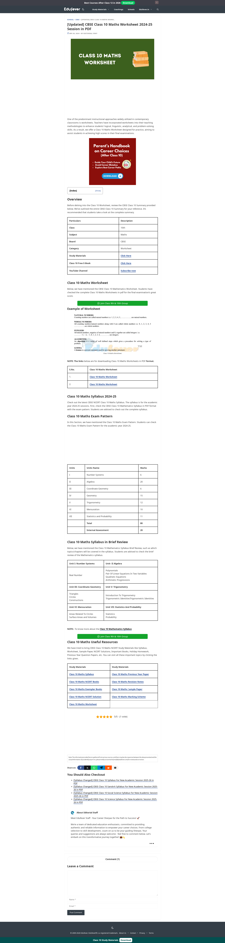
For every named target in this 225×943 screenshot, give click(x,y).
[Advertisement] (112, 100)
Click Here (126, 255)
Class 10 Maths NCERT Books (84, 681)
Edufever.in (144, 9)
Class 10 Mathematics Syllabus (116, 629)
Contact (133, 933)
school (70, 20)
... (151, 841)
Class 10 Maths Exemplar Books (85, 689)
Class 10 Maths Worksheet (103, 384)
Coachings (118, 9)
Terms (151, 933)
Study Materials (99, 9)
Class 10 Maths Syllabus (81, 674)
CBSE (77, 20)
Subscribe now (128, 270)
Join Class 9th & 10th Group (114, 303)
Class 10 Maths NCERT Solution (85, 696)
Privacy (142, 933)
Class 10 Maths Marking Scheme (129, 696)
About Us (122, 933)
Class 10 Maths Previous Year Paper (130, 674)
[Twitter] (87, 768)
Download (128, 2)
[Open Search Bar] (157, 9)
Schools (131, 9)
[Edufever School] (72, 9)
